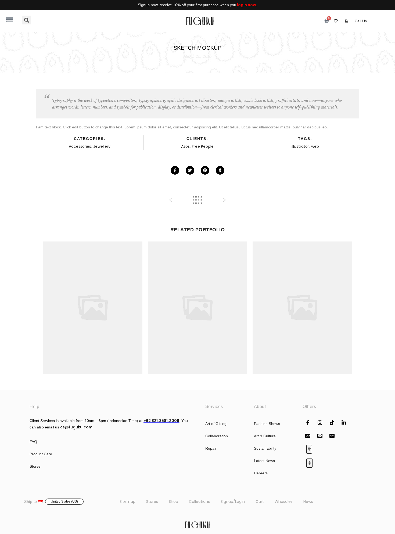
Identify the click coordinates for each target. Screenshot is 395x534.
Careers (261, 473)
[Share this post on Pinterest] (205, 170)
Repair (211, 448)
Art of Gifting (216, 423)
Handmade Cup (302, 295)
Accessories (80, 146)
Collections (199, 501)
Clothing (200, 302)
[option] (92, 307)
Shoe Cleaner (93, 295)
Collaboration (216, 436)
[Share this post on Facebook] (175, 170)
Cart (260, 501)
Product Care (41, 454)
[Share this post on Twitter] (190, 170)
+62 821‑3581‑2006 (161, 420)
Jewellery (101, 146)
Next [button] (345, 307)
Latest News (264, 461)
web (315, 146)
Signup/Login (233, 501)
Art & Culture (265, 436)
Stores (35, 466)
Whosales (284, 501)
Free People (203, 146)
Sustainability (265, 448)
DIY (105, 302)
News (308, 501)
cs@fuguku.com (76, 427)
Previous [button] (49, 307)
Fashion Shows (267, 423)
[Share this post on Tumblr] (220, 170)
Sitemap (127, 501)
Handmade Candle (197, 295)
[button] (26, 20)
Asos (185, 146)
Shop (173, 501)
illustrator (300, 146)
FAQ (33, 441)
